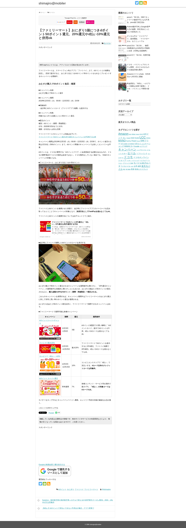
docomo (69, 22)
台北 (132, 166)
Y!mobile (136, 146)
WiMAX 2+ (128, 146)
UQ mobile (124, 144)
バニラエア (143, 160)
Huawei (128, 138)
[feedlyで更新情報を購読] (141, 3)
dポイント (62, 489)
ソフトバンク (141, 154)
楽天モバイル (90, 22)
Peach (134, 141)
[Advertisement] (78, 53)
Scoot (138, 141)
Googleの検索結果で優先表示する (52, 464)
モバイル (107, 43)
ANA (130, 134)
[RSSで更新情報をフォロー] (145, 3)
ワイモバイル (125, 166)
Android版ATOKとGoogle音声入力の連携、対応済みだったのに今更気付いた (138, 29)
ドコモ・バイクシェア (132, 160)
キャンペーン (127, 149)
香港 (132, 169)
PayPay (128, 141)
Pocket (51, 413)
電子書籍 (128, 169)
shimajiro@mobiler (52, 3)
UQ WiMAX (131, 144)
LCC (143, 137)
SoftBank (81, 22)
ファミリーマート (91, 489)
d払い (124, 138)
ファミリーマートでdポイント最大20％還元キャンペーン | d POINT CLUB (67, 137)
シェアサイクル (141, 150)
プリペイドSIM (128, 163)
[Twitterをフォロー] (137, 3)
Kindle (137, 138)
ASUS (141, 134)
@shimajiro (106, 489)
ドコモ (128, 157)
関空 (124, 169)
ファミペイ (79, 489)
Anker (134, 134)
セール (131, 153)
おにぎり (70, 489)
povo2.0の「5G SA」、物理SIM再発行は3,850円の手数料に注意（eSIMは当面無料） (138, 48)
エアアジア (143, 146)
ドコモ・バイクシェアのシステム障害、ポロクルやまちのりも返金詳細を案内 (138, 67)
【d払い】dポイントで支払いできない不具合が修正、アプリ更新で (68, 508)
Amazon (123, 133)
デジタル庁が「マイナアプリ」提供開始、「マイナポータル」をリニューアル (138, 38)
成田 (139, 166)
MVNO (122, 140)
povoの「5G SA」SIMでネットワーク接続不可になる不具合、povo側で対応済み (138, 19)
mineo (148, 138)
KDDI (75, 22)
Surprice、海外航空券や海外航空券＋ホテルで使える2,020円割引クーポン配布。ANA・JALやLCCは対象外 (77, 501)
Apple (137, 134)
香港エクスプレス (141, 169)
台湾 (135, 166)
